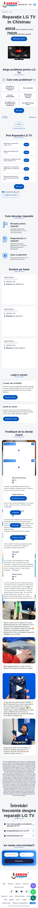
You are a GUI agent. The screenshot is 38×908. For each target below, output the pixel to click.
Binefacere (30, 896)
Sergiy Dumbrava (18, 494)
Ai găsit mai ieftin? (10, 195)
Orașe (11, 896)
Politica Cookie (6, 903)
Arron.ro (32, 903)
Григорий (15, 552)
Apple (4, 884)
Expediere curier (11, 419)
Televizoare (25, 884)
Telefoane (10, 884)
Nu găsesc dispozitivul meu (19, 128)
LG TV (5, 118)
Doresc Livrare (10, 397)
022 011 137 (22, 4)
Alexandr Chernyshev (19, 535)
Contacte (24, 899)
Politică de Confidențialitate (20, 903)
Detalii (26, 144)
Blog (5, 899)
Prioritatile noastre (20, 896)
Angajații (11, 899)
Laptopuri (17, 884)
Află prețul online (19, 39)
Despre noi (4, 896)
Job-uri (18, 899)
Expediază (19, 861)
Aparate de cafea (19, 887)
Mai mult (19, 110)
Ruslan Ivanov (17, 574)
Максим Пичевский (19, 478)
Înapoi (19, 124)
